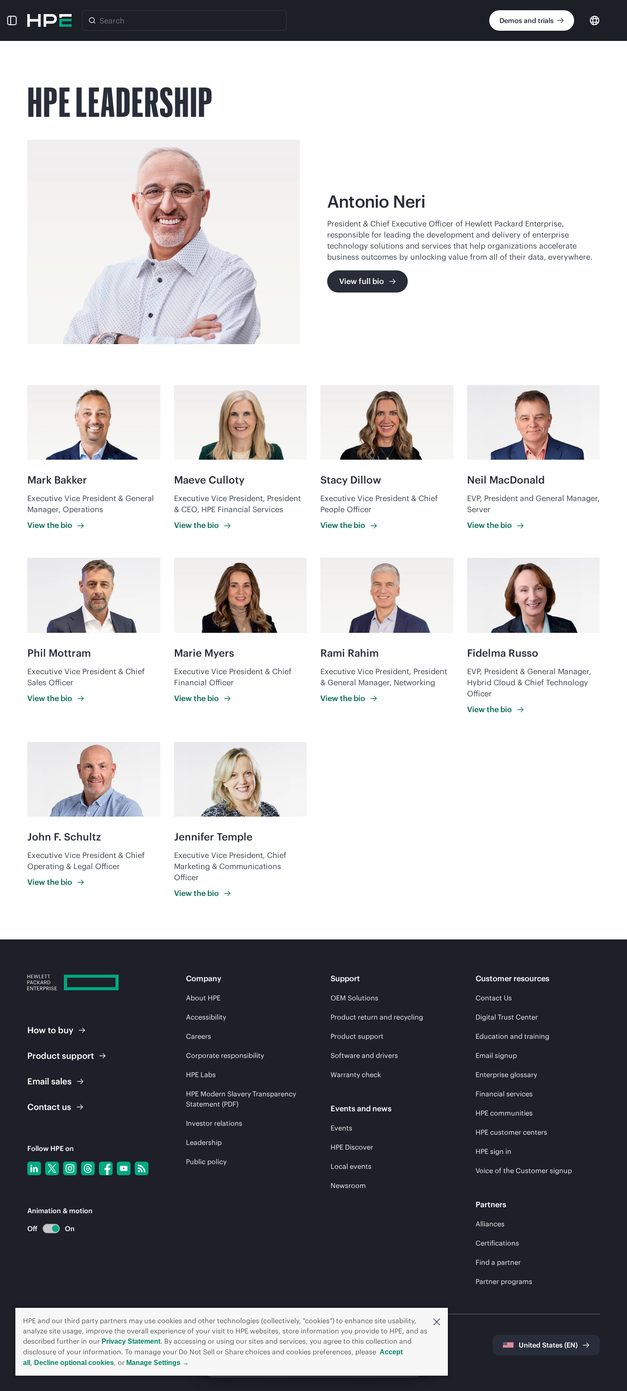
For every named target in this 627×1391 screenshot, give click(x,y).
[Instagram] (70, 1168)
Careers (198, 1036)
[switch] (46, 1229)
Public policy (206, 1161)
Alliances (490, 1224)
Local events (351, 1166)
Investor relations (214, 1123)
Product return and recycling (377, 1017)
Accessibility (206, 1017)
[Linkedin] (34, 1168)
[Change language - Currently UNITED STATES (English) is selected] (594, 20)
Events (341, 1128)
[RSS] (141, 1168)
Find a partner (498, 1262)
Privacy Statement (131, 1341)
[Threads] (88, 1168)
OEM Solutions (354, 998)
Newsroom (348, 1185)
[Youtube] (124, 1168)
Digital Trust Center (507, 1017)
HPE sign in (493, 1151)
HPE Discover (352, 1147)
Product (60, 1055)
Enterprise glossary (506, 1074)
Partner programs (504, 1281)
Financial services (504, 1094)
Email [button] (49, 1081)
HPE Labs (201, 1074)
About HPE (203, 998)
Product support (357, 1036)
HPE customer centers (511, 1132)
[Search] (92, 20)
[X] (52, 1168)
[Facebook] (106, 1168)
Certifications (497, 1243)
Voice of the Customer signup (524, 1170)
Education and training (512, 1036)
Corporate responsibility (225, 1055)
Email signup (496, 1055)
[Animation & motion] (51, 1228)
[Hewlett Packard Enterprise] (49, 20)
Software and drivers (364, 1055)
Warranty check (356, 1074)
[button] (436, 1321)
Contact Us (494, 998)
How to (50, 1030)
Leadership (204, 1142)
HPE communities (504, 1113)
